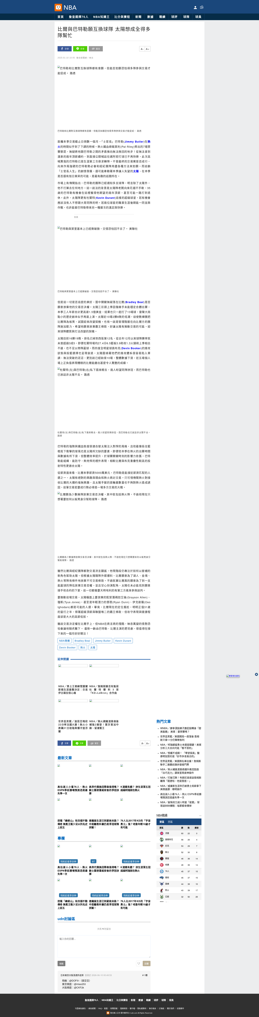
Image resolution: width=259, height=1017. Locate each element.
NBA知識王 (101, 17)
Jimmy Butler (103, 640)
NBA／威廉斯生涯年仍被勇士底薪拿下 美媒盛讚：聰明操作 (180, 787)
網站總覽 (92, 1008)
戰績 (162, 17)
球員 (198, 17)
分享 (67, 49)
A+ (147, 49)
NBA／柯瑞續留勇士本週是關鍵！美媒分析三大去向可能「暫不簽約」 (180, 746)
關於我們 (170, 1008)
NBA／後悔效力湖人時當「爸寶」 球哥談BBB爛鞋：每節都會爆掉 (179, 804)
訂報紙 (161, 1008)
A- (142, 49)
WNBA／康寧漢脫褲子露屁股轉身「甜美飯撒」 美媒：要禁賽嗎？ (180, 730)
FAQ (100, 1008)
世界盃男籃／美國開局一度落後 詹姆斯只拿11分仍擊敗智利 (179, 738)
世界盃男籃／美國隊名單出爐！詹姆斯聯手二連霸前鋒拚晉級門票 (180, 762)
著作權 (132, 1008)
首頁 (61, 17)
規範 (61, 963)
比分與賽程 (122, 17)
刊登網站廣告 (80, 1008)
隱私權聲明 (141, 1008)
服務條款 (123, 1008)
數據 (150, 17)
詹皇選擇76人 (79, 17)
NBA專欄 (64, 640)
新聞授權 (114, 1008)
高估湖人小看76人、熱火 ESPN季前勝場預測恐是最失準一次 (180, 796)
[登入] (195, 7)
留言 (98, 49)
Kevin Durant (123, 640)
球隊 (186, 17)
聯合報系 (152, 1008)
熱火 (82, 647)
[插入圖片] (138, 963)
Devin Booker (67, 647)
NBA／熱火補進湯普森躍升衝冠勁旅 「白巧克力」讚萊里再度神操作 (179, 771)
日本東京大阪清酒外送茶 (72, 975)
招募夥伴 (180, 1008)
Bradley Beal (82, 640)
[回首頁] (69, 7)
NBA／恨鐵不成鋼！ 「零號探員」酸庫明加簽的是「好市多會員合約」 (179, 754)
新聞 (138, 17)
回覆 (146, 963)
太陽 (92, 647)
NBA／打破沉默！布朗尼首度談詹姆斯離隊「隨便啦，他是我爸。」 (180, 779)
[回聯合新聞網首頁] (58, 7)
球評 (174, 17)
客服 (106, 1008)
